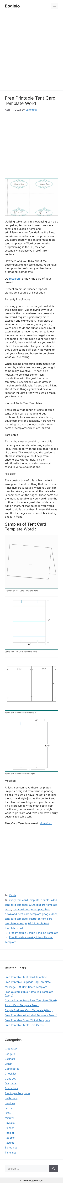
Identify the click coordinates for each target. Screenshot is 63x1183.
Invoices (10, 1103)
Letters (9, 1108)
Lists (7, 1113)
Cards (12, 895)
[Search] (53, 1168)
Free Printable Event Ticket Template (27, 1020)
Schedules (11, 1147)
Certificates (12, 1068)
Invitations (11, 1098)
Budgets (10, 1054)
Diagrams (10, 1083)
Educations (11, 1088)
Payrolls (10, 1122)
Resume (9, 1142)
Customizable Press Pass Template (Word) (31, 1000)
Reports (10, 1137)
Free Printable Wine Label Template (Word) (31, 1015)
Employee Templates (17, 1093)
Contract (10, 1078)
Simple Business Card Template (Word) (28, 1010)
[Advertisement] (31, 51)
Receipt (9, 1132)
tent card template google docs (37, 914)
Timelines (10, 1152)
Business (10, 1058)
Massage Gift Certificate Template (26, 987)
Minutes (9, 1118)
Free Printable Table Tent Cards (24, 1025)
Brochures (11, 1049)
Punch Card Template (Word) (22, 1005)
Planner (9, 1127)
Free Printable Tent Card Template (26, 977)
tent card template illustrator (22, 918)
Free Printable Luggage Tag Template (28, 982)
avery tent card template (24, 900)
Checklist (10, 1073)
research (14, 278)
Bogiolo (12, 6)
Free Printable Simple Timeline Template (33, 932)
